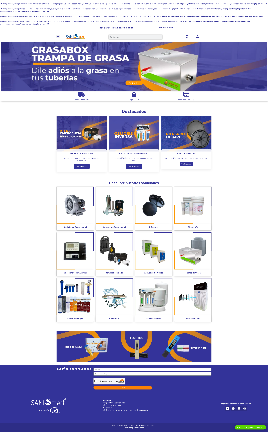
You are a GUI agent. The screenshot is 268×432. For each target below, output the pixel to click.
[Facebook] (233, 408)
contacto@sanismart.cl (116, 403)
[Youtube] (244, 408)
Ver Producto (81, 166)
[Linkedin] (227, 408)
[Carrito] (187, 36)
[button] (58, 36)
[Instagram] (239, 408)
